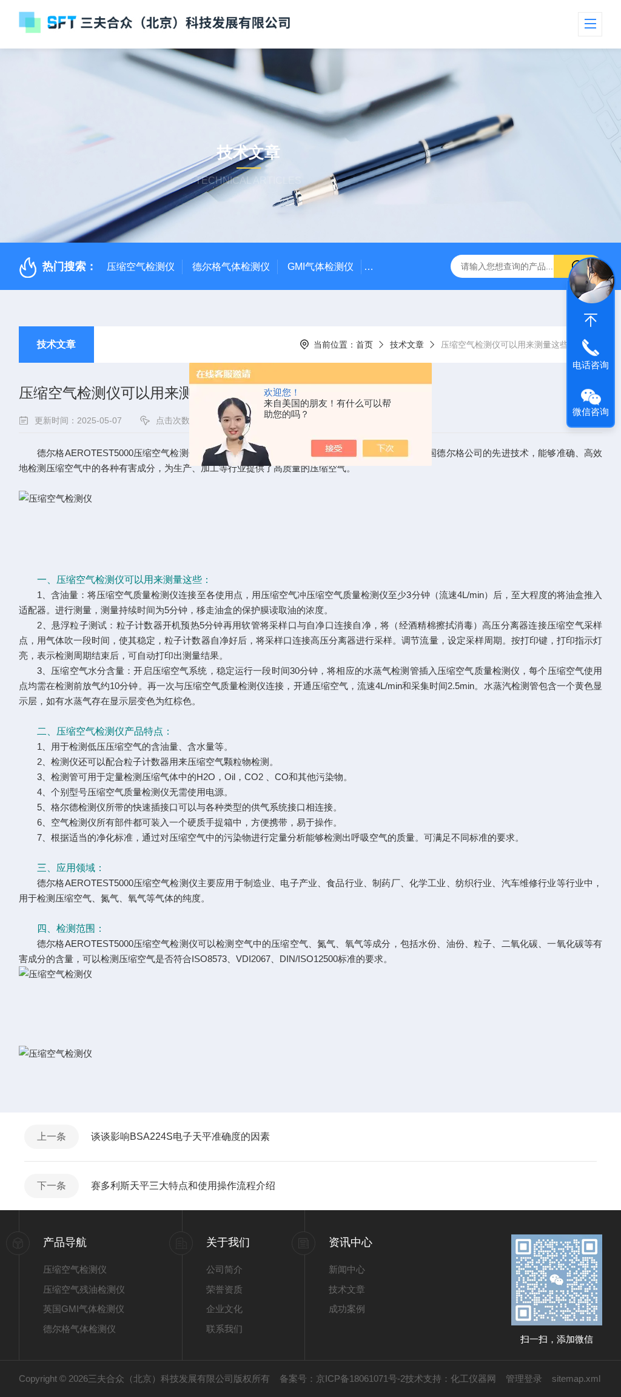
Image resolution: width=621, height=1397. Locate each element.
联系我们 (224, 1329)
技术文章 (56, 344)
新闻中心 (347, 1269)
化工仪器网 (473, 1378)
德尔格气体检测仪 (231, 266)
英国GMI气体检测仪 (83, 1309)
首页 (364, 344)
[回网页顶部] (591, 320)
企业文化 (224, 1309)
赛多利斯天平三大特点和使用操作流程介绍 (183, 1185)
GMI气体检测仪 (320, 266)
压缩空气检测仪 (141, 266)
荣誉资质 (224, 1289)
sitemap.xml (576, 1378)
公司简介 (224, 1269)
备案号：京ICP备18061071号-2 (342, 1378)
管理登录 (524, 1378)
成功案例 (347, 1309)
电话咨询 (590, 365)
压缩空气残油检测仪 (84, 1289)
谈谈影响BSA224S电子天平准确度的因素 (180, 1136)
